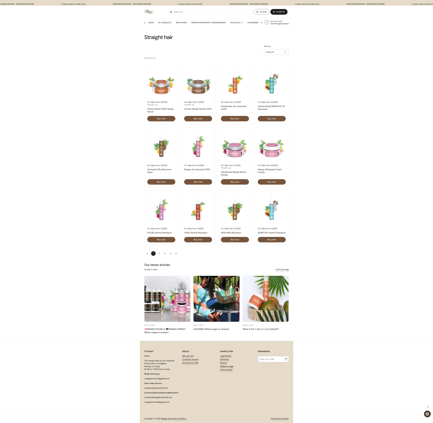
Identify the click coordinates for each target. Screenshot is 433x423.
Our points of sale (190, 363)
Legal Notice (225, 356)
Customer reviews (190, 359)
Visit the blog (282, 269)
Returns (223, 363)
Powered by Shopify (280, 418)
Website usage (226, 366)
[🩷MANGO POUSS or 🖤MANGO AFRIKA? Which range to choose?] (167, 299)
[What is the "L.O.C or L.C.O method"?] (266, 299)
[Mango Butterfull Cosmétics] (149, 11)
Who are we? (188, 356)
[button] (279, 12)
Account (263, 12)
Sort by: (267, 46)
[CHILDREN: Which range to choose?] (216, 299)
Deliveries (224, 359)
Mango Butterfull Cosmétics (173, 418)
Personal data (226, 369)
